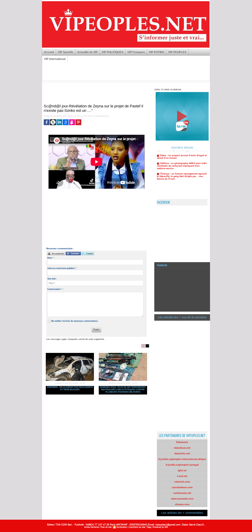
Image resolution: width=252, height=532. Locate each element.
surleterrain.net (182, 493)
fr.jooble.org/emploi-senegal (182, 464)
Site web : (52, 279)
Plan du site (106, 527)
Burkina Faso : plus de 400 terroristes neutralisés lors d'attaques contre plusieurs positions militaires (123, 389)
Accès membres (91, 527)
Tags (149, 527)
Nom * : (51, 258)
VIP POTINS (156, 52)
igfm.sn (182, 470)
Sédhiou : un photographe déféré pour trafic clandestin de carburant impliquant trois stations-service (182, 159)
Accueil (49, 52)
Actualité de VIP (87, 52)
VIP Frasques (136, 52)
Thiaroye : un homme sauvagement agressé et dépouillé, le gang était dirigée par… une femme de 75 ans (182, 169)
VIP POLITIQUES (112, 52)
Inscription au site (137, 527)
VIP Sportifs (65, 52)
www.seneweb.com (182, 498)
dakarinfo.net (182, 453)
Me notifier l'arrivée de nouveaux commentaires (74, 321)
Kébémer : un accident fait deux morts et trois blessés (70, 388)
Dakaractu (182, 442)
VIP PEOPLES (177, 52)
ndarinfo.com (182, 481)
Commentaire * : (55, 289)
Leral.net (182, 476)
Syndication (121, 527)
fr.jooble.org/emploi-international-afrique (182, 459)
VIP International (54, 59)
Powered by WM (160, 527)
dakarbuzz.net (182, 447)
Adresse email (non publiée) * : (62, 268)
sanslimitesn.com (182, 487)
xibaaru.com (182, 504)
